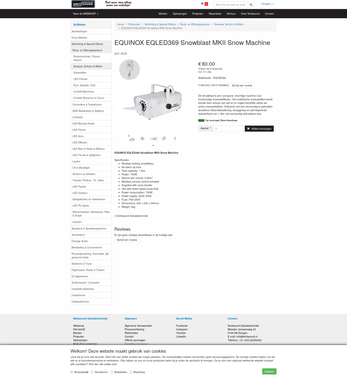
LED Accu (78, 136)
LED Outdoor (79, 193)
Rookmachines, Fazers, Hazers (86, 58)
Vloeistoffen (80, 72)
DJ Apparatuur (80, 276)
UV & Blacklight (81, 167)
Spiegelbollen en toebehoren (88, 199)
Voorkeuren (101, 372)
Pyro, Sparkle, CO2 (84, 85)
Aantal (205, 128)
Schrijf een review (242, 85)
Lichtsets (77, 117)
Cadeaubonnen (80, 301)
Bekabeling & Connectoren (87, 247)
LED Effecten (79, 142)
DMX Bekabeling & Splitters (88, 111)
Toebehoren (78, 295)
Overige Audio (80, 241)
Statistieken (120, 372)
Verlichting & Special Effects (87, 44)
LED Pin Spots (80, 205)
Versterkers (78, 234)
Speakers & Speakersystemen (89, 228)
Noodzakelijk (81, 372)
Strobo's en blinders (83, 174)
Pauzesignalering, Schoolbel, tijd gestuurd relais (90, 255)
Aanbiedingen (79, 31)
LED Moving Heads (83, 123)
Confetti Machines (83, 91)
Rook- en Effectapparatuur (87, 50)
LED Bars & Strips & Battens (88, 148)
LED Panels (79, 186)
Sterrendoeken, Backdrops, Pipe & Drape (91, 213)
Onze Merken (79, 37)
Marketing (139, 372)
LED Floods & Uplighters (86, 155)
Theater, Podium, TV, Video (88, 180)
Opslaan (269, 371)
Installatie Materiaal (83, 289)
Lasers (76, 161)
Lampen (77, 221)
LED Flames (80, 79)
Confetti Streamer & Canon (88, 98)
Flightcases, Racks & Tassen (88, 270)
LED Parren (79, 129)
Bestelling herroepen (136, 343)
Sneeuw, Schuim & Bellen (87, 66)
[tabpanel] (131, 138)
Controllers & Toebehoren (87, 104)
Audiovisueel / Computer (86, 282)
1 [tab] (153, 145)
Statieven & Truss (82, 263)
